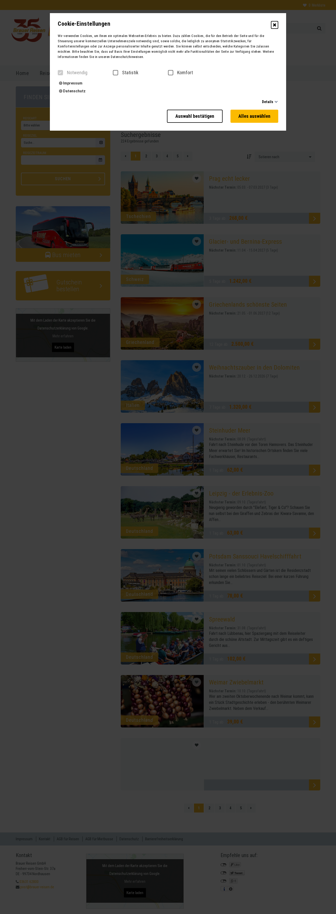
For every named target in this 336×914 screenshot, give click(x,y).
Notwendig (77, 72)
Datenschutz (74, 91)
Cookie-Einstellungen (84, 24)
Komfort (185, 72)
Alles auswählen (254, 116)
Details (267, 102)
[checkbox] (60, 72)
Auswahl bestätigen (194, 116)
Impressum (72, 83)
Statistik (130, 72)
